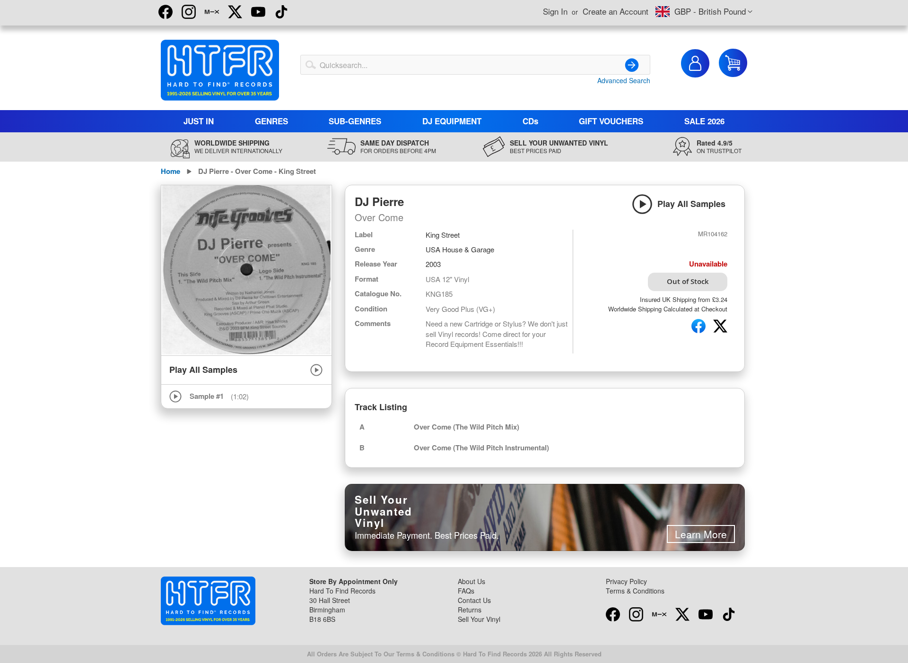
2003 (433, 264)
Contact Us (474, 600)
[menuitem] (199, 121)
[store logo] (220, 70)
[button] (703, 12)
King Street (443, 235)
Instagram (189, 12)
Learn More (701, 534)
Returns (469, 609)
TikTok (281, 12)
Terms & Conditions (635, 590)
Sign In (555, 11)
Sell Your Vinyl (479, 619)
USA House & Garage (460, 249)
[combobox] (475, 65)
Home (170, 171)
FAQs (466, 590)
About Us (471, 581)
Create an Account (615, 11)
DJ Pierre (379, 201)
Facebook (613, 614)
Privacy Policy (626, 581)
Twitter (235, 12)
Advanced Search (623, 80)
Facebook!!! (165, 12)
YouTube (258, 12)
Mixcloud (212, 12)
